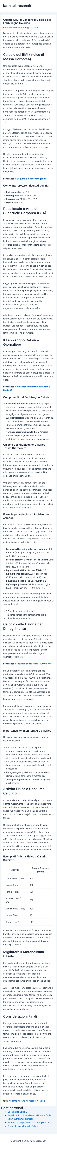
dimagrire (31, 1101)
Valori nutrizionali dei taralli (20, 1119)
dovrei (22, 1101)
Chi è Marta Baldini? (17, 1112)
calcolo (41, 1101)
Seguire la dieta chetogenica (31, 178)
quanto (13, 1101)
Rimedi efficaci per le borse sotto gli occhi (28, 1122)
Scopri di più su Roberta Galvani (23, 1126)
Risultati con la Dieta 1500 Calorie (34, 663)
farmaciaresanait (17, 6)
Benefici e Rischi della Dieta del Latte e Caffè (29, 1115)
